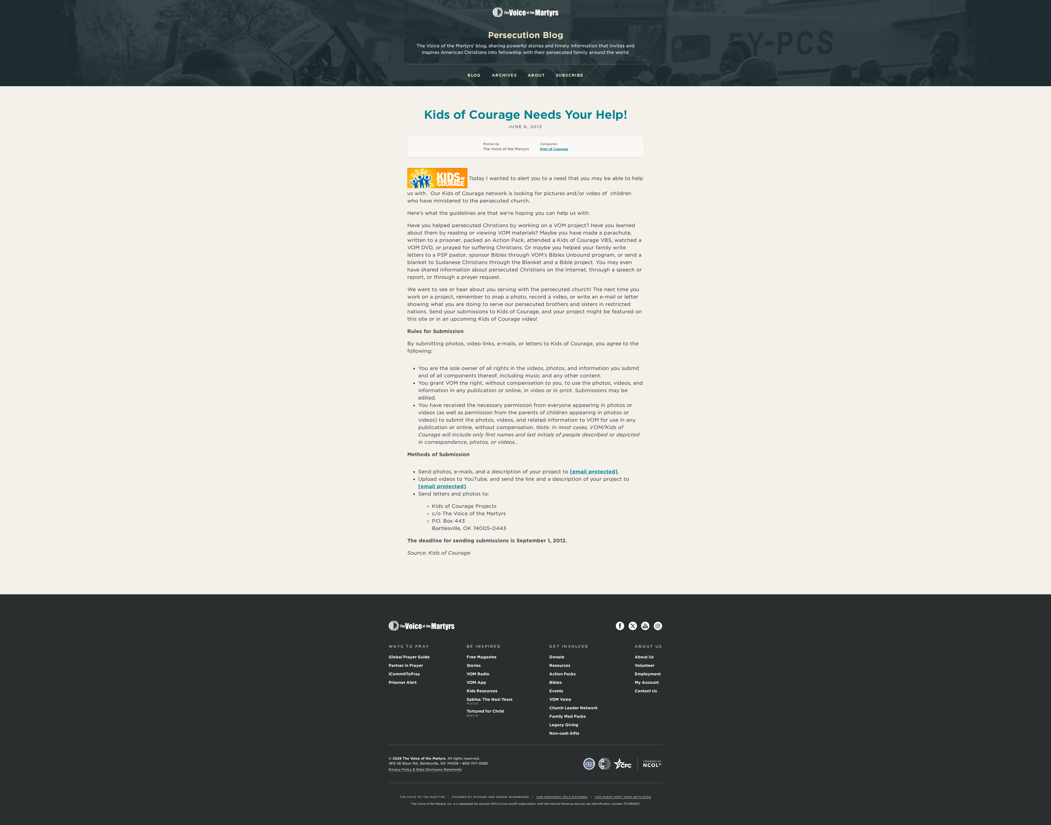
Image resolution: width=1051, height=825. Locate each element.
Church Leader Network (573, 708)
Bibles (555, 682)
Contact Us (646, 691)
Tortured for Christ (485, 713)
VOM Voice (560, 699)
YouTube (645, 626)
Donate (556, 657)
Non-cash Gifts (564, 733)
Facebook (620, 626)
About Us (644, 657)
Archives (504, 75)
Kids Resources (482, 691)
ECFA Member (589, 764)
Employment (648, 674)
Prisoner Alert (403, 682)
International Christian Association (604, 764)
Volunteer (644, 665)
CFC (622, 764)
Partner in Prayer (406, 665)
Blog (474, 75)
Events (556, 691)
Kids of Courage (554, 149)
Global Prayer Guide (409, 657)
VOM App (476, 682)
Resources (559, 665)
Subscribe (570, 75)
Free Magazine (481, 657)
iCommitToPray (404, 674)
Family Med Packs (567, 716)
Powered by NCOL (652, 764)
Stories (474, 665)
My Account (647, 682)
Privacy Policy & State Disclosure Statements (425, 769)
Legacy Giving (563, 725)
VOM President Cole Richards (562, 796)
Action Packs (562, 674)
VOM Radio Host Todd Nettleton (623, 796)
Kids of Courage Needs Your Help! (525, 114)
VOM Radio (478, 674)
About (536, 75)
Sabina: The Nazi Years (489, 701)
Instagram (658, 626)
